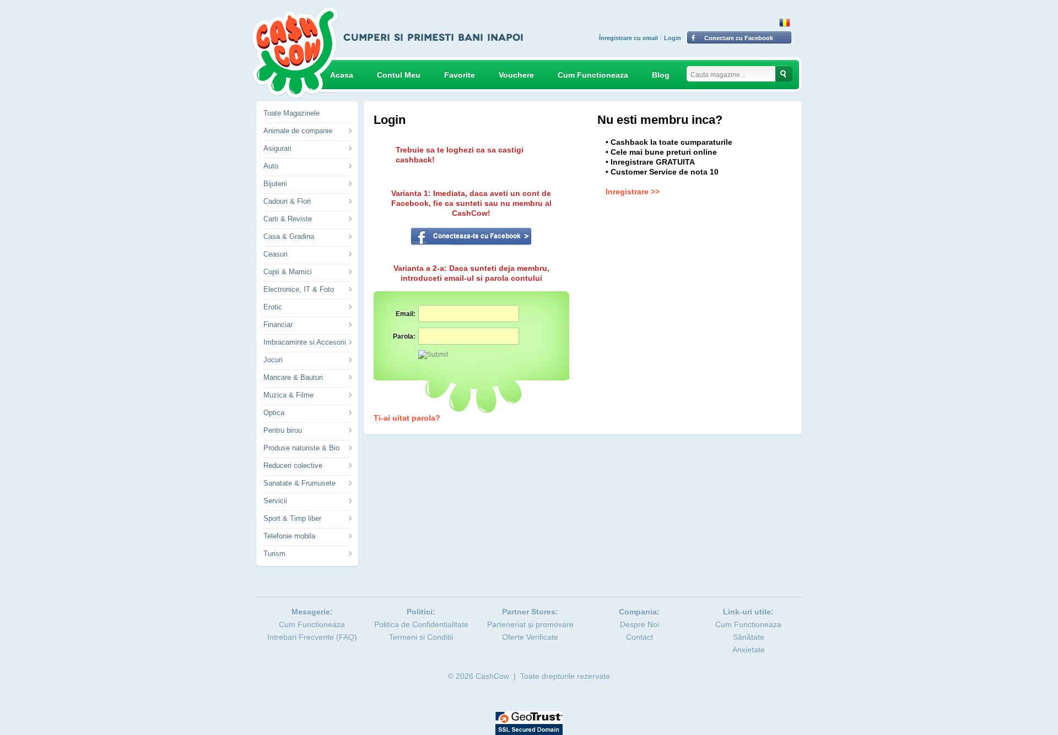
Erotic (272, 307)
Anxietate (748, 649)
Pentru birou (282, 430)
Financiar (278, 324)
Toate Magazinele (291, 113)
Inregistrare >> (633, 191)
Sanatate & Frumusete (299, 483)
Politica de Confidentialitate (421, 624)
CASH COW (295, 53)
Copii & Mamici (287, 272)
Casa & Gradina (288, 236)
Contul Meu (398, 74)
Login (672, 38)
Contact (639, 637)
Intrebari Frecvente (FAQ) (312, 637)
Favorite (459, 74)
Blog (661, 74)
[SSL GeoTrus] (529, 716)
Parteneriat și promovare (530, 624)
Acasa (341, 74)
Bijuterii (275, 183)
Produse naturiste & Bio (301, 448)
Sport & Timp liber (292, 518)
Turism (274, 553)
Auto (270, 166)
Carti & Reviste (287, 219)
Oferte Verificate (530, 637)
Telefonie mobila (289, 536)
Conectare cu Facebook (738, 38)
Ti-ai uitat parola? (407, 417)
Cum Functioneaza (593, 74)
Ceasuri (275, 254)
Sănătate (748, 637)
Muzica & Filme (288, 395)
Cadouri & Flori (287, 201)
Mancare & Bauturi (293, 377)
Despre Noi (639, 624)
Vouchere (516, 74)
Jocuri (273, 360)
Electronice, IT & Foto (298, 289)
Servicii (275, 501)
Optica (273, 413)
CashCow (492, 676)
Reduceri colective (292, 465)
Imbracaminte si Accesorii (304, 342)
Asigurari (277, 148)
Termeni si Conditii (421, 637)
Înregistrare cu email (628, 38)
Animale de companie (297, 131)
